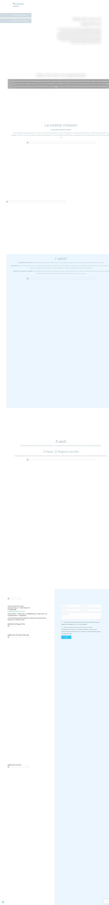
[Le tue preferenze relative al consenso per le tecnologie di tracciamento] (3, 902)
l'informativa (74, 622)
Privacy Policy (12, 614)
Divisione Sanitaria (20, 15)
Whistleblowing (31, 614)
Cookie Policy (21, 614)
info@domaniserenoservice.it (16, 611)
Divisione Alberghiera (19, 21)
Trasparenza (22, 615)
